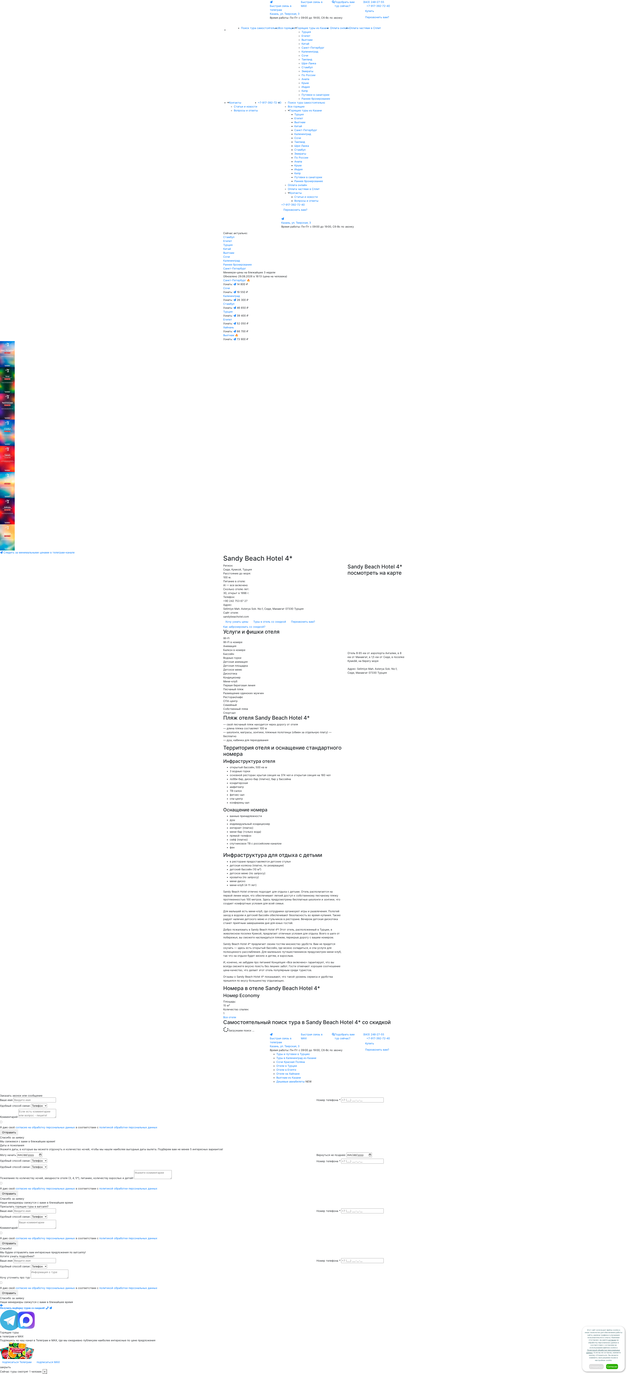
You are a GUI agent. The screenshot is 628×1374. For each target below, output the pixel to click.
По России (308, 75)
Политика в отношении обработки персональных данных (295, 1090)
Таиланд (307, 59)
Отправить (9, 1132)
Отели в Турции (286, 1065)
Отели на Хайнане (288, 1073)
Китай (305, 43)
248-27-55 (373, 2)
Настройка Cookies (329, 1090)
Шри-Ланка (309, 63)
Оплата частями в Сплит (365, 28)
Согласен (612, 1366)
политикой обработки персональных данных (128, 1127)
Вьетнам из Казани (288, 1077)
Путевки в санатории (315, 94)
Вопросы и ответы (246, 110)
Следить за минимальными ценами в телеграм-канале (39, 552)
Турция (306, 32)
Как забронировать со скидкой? (244, 626)
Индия (306, 87)
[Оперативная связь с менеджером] (50, 1308)
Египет (306, 35)
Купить (369, 11)
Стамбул (307, 67)
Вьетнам (307, 39)
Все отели (229, 1017)
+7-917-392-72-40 (378, 6)
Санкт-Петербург (313, 47)
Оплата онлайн (339, 28)
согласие (612, 1340)
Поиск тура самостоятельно (259, 28)
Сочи (305, 55)
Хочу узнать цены (236, 621)
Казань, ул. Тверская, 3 (284, 13)
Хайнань (228, 327)
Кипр (305, 90)
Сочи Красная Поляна (290, 1062)
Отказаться (596, 1366)
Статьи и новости (245, 106)
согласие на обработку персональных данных (45, 1127)
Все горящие (286, 28)
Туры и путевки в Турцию (293, 1054)
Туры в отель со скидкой (269, 621)
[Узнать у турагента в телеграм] (235, 284)
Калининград (310, 51)
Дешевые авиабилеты (290, 1081)
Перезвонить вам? (377, 17)
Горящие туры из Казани (313, 28)
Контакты (235, 102)
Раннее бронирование (316, 98)
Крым (305, 83)
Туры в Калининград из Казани (296, 1058)
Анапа (305, 79)
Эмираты (307, 71)
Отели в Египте (286, 1069)
